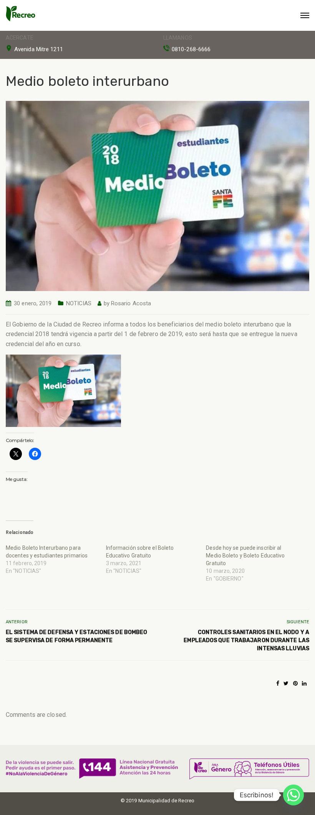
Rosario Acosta (131, 303)
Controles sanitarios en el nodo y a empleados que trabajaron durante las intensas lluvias (246, 640)
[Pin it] (295, 683)
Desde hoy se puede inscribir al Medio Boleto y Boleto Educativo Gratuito (245, 555)
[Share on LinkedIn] (304, 683)
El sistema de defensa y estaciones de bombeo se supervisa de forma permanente (76, 636)
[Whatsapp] (293, 795)
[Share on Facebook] (277, 683)
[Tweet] (286, 683)
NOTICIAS (79, 303)
